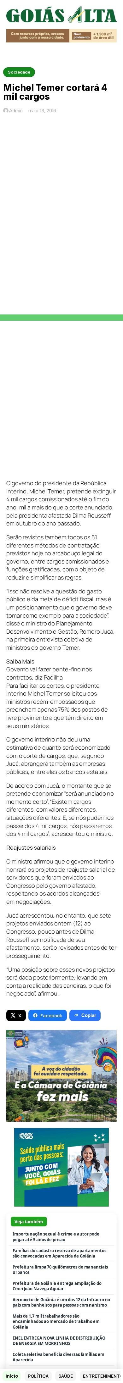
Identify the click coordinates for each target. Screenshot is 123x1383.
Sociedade (19, 72)
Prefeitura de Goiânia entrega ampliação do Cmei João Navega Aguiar (57, 1286)
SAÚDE (65, 1376)
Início (12, 1376)
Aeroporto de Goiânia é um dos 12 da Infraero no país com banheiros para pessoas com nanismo (61, 1302)
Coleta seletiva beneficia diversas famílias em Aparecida (58, 1357)
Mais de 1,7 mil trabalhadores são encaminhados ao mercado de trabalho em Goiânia (56, 1322)
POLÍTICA (38, 1376)
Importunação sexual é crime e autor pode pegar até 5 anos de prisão (56, 1236)
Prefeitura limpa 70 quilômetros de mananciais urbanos (60, 1269)
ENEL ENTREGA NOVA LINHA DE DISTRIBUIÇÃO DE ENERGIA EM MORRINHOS (59, 1341)
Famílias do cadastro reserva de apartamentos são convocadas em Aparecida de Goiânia (59, 1253)
